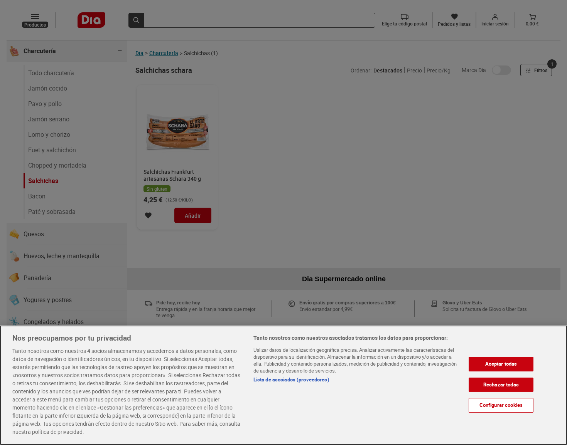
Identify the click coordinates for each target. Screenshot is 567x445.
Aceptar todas (501, 363)
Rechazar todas (501, 384)
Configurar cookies (501, 404)
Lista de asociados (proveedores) (291, 379)
